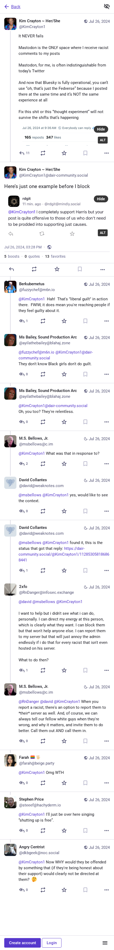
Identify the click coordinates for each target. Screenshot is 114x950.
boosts (11, 256)
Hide (101, 129)
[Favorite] (64, 153)
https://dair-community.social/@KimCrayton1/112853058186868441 (64, 554)
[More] (106, 153)
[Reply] (11, 269)
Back (15, 6)
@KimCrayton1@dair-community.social (53, 405)
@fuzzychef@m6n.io (36, 352)
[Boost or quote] (43, 153)
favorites (55, 256)
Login (52, 942)
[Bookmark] (85, 153)
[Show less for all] (107, 6)
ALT (103, 140)
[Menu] (105, 943)
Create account (22, 942)
